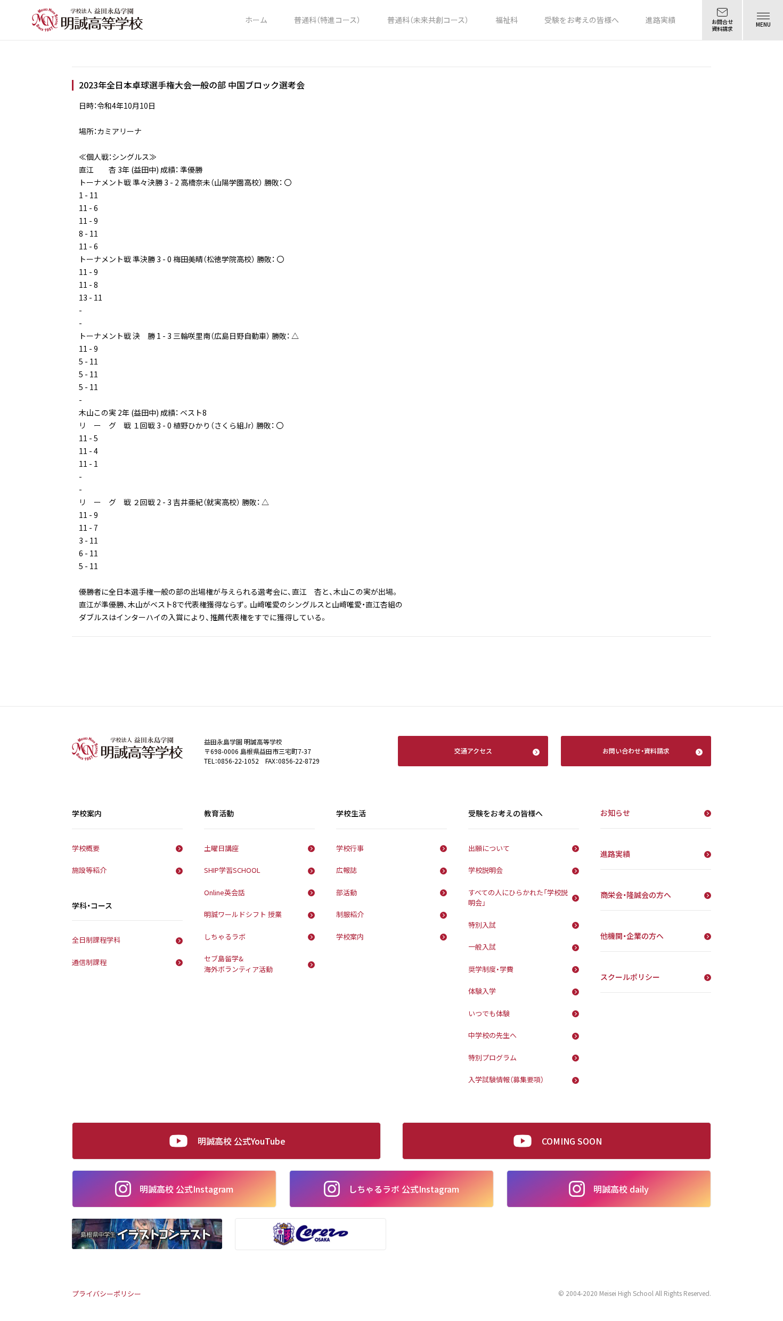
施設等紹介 (89, 870)
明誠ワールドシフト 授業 (243, 914)
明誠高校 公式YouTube (242, 1140)
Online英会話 (224, 892)
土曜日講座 (221, 848)
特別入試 (482, 925)
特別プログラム (492, 1057)
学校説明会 (485, 870)
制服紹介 (350, 914)
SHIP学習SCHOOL (232, 870)
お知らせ (615, 812)
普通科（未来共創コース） (428, 19)
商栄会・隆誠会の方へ (635, 894)
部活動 (346, 892)
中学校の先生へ (492, 1035)
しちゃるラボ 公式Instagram (403, 1188)
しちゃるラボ (225, 936)
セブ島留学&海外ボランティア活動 (238, 963)
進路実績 (660, 19)
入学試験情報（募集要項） (506, 1079)
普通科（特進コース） (327, 19)
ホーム (256, 19)
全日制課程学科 (96, 940)
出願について (489, 848)
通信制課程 (89, 962)
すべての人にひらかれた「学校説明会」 (518, 897)
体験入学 (482, 991)
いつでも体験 (489, 1013)
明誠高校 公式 (186, 1188)
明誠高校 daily (621, 1188)
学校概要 (86, 848)
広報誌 (346, 870)
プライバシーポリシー (106, 1293)
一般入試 (482, 947)
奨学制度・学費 (490, 969)
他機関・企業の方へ (632, 935)
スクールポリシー (630, 976)
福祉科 (506, 19)
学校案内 (350, 936)
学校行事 (350, 848)
